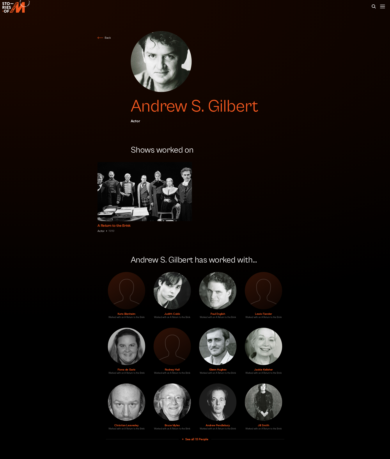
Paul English (218, 313)
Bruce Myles (172, 425)
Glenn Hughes (218, 369)
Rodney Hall (172, 369)
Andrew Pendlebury (218, 425)
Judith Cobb (172, 313)
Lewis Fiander (263, 313)
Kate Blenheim (127, 313)
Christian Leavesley (126, 425)
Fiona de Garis (126, 369)
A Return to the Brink (114, 226)
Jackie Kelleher (263, 369)
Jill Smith (263, 425)
